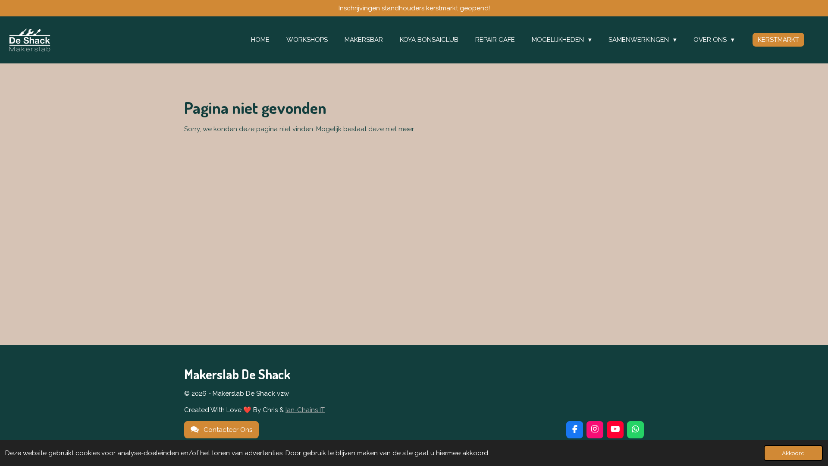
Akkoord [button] (793, 453)
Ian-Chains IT (305, 410)
